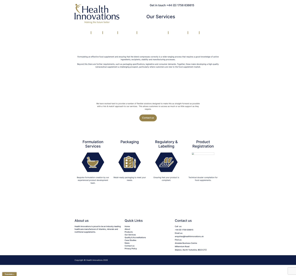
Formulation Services (93, 144)
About (96, 32)
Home (127, 226)
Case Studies (177, 32)
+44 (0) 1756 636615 (184, 230)
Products (110, 32)
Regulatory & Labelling (166, 144)
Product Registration (203, 144)
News (193, 32)
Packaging (129, 142)
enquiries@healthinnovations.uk (189, 236)
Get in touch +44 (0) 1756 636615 (172, 5)
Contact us (207, 32)
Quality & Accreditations (152, 32)
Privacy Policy (131, 248)
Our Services (127, 32)
